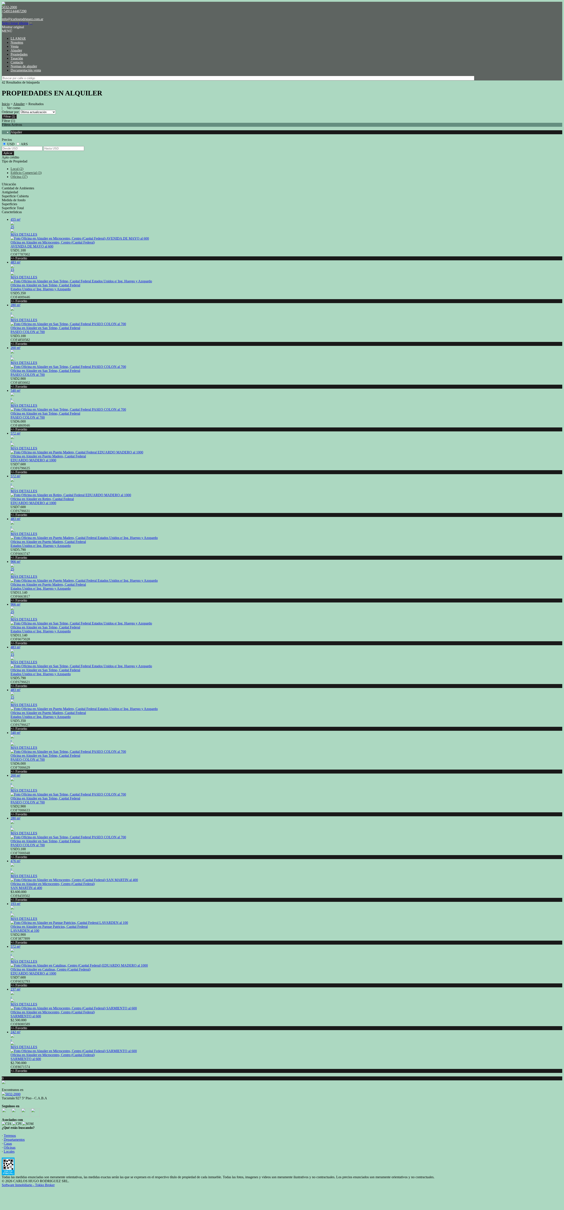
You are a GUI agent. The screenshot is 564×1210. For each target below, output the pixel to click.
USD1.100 (20, 254)
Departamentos (14, 1139)
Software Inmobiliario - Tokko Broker (28, 1185)
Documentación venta (26, 70)
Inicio (6, 104)
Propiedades (19, 54)
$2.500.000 (20, 1024)
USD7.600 (20, 468)
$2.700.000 (20, 1067)
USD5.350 (20, 297)
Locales (9, 1151)
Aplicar (8, 153)
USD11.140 (20, 596)
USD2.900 (20, 382)
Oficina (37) (19, 177)
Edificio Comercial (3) (26, 173)
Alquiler (16, 50)
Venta (15, 46)
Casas (8, 1143)
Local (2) (17, 169)
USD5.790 (20, 553)
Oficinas (9, 1147)
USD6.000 (20, 425)
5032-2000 (12, 1094)
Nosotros (17, 42)
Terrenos (10, 1135)
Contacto (17, 62)
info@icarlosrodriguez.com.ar (22, 19)
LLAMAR (18, 38)
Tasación (17, 58)
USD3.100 (20, 340)
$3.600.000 (20, 896)
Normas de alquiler (24, 66)
